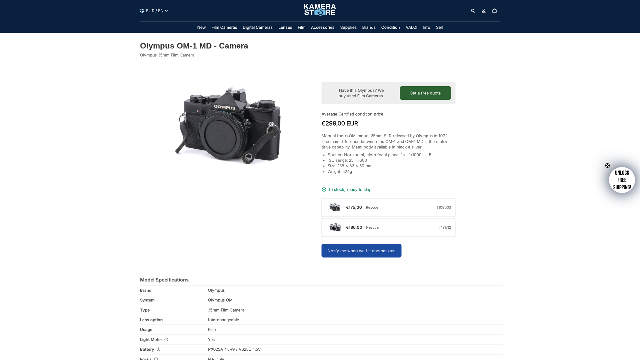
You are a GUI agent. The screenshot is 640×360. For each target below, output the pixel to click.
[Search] (473, 10)
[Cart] (494, 10)
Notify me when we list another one (362, 250)
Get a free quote (425, 93)
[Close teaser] (607, 165)
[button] (622, 180)
